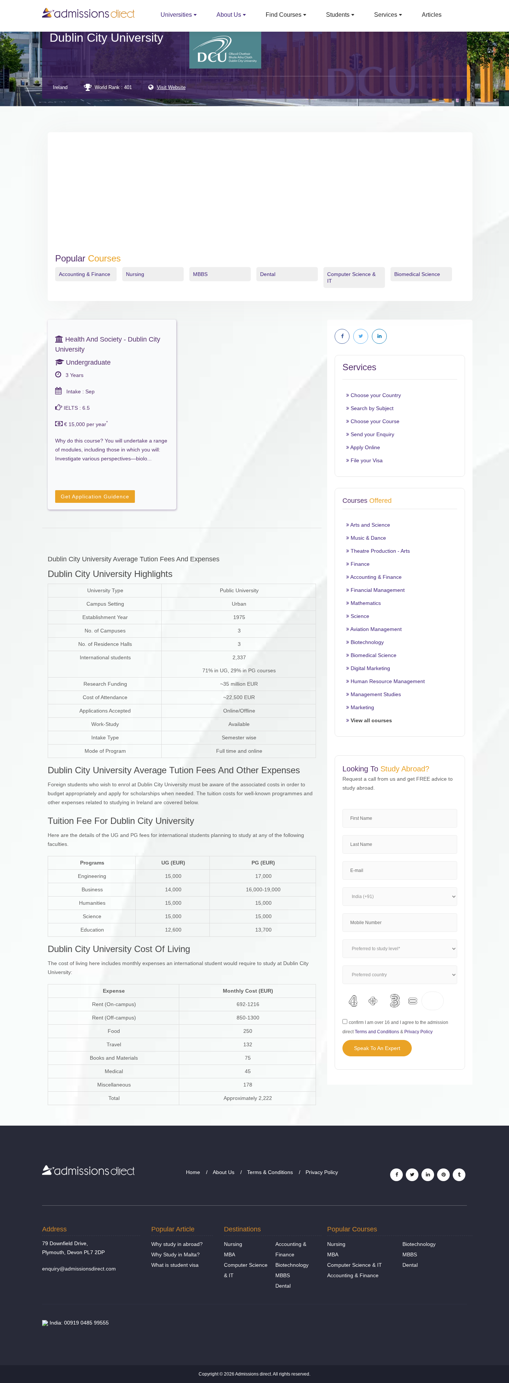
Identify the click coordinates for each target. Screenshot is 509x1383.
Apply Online (364, 447)
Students (338, 15)
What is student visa (175, 1265)
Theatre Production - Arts (379, 551)
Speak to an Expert (377, 1048)
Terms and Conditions (377, 1031)
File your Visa (366, 460)
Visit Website (171, 87)
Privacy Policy (418, 1031)
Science (359, 616)
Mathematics (365, 603)
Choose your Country (375, 395)
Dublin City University (106, 37)
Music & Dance (367, 538)
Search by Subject (371, 408)
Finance (359, 564)
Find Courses (283, 15)
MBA (229, 1254)
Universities (176, 15)
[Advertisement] (260, 197)
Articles (432, 15)
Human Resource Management (387, 681)
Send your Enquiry (371, 434)
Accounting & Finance (84, 274)
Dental (267, 274)
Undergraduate (87, 362)
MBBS (200, 274)
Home (193, 1172)
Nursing (135, 274)
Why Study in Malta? (175, 1254)
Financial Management (377, 590)
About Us (228, 15)
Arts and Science (369, 525)
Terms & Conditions (270, 1172)
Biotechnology (366, 642)
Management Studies (375, 694)
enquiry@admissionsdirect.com (79, 1269)
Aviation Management (375, 629)
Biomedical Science (417, 274)
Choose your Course (374, 421)
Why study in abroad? (177, 1244)
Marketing (361, 707)
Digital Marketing (369, 668)
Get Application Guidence (95, 496)
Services (385, 15)
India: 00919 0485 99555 (78, 1323)
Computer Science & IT (354, 1265)
